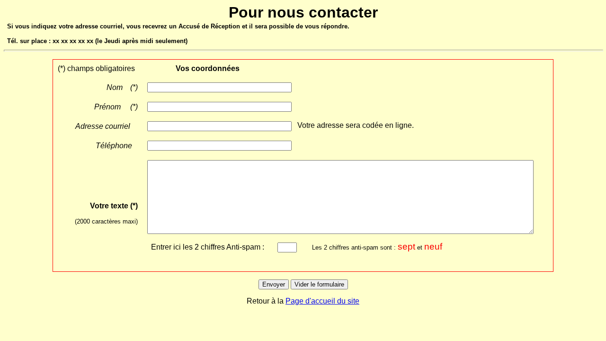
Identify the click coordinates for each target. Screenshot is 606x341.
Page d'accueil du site (322, 301)
